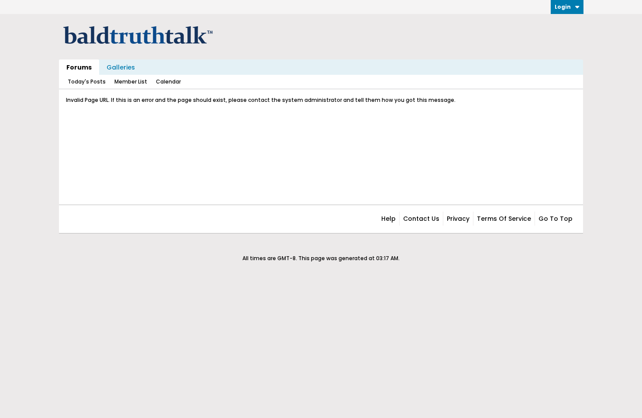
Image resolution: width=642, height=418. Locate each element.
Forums (79, 67)
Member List (130, 81)
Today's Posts (87, 81)
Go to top (555, 218)
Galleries (121, 67)
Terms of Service (504, 218)
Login (563, 6)
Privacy (458, 218)
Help (388, 218)
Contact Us (421, 218)
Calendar (168, 81)
